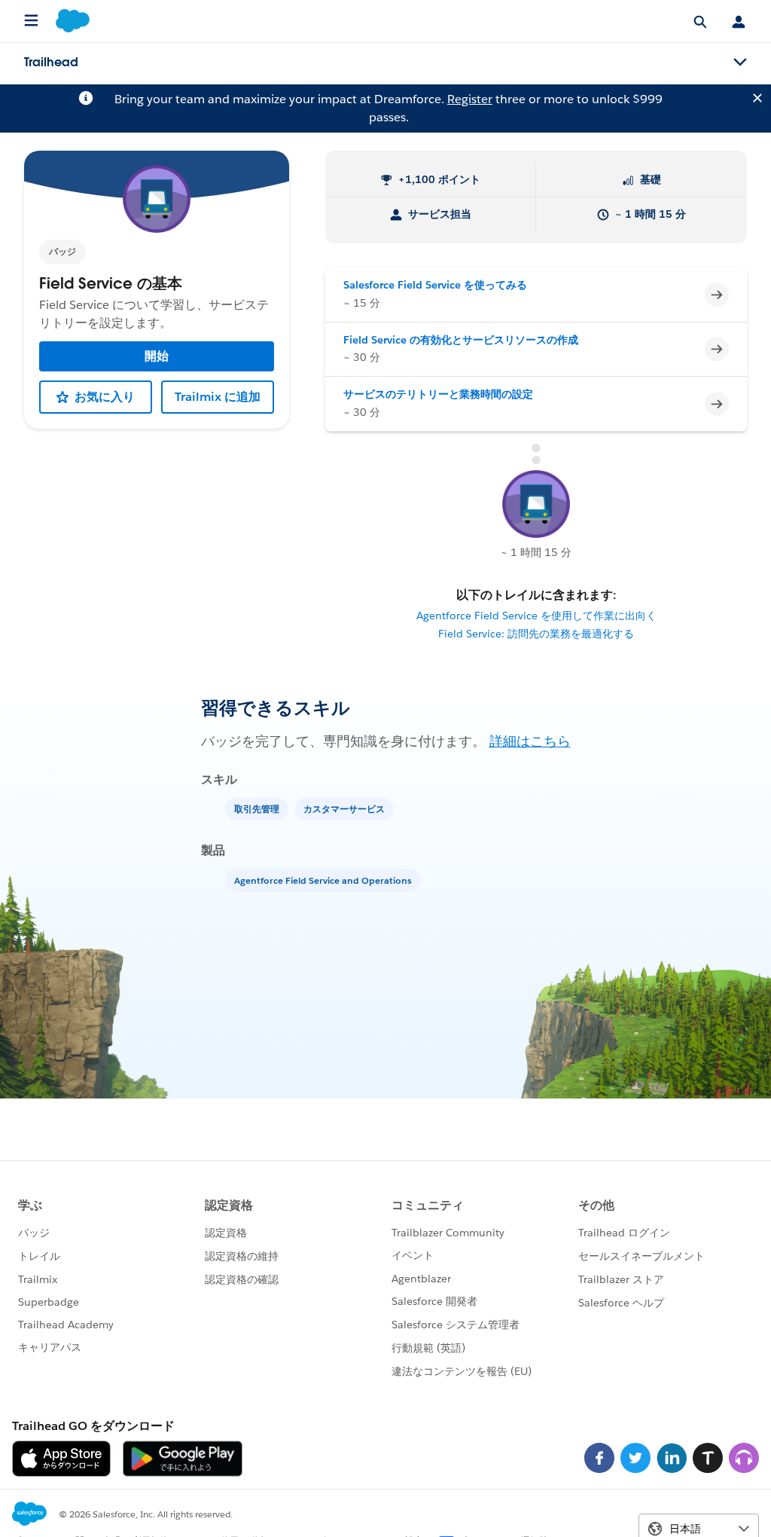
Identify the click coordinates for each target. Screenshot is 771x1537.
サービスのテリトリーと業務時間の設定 (438, 394)
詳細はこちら (530, 741)
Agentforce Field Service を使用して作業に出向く (536, 615)
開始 (157, 356)
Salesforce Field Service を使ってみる (435, 285)
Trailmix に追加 (218, 397)
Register (469, 99)
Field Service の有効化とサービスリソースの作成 (460, 340)
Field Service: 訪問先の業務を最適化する (536, 633)
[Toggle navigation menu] (740, 62)
